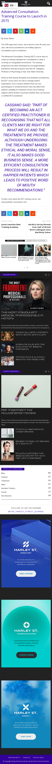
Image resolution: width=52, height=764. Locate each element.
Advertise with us (14, 757)
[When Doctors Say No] (9, 250)
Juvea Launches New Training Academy (11, 225)
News (3, 484)
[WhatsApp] (21, 31)
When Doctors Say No (8, 257)
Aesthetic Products (8, 488)
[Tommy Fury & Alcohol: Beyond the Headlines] (7, 360)
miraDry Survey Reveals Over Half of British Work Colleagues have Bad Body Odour (39, 228)
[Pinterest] (15, 31)
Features (4, 477)
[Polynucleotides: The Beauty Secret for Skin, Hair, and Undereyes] (7, 456)
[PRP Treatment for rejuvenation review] (26, 391)
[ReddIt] (32, 31)
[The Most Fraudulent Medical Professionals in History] (26, 294)
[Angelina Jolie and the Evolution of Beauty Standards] (7, 348)
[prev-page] (24, 267)
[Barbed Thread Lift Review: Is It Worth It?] (7, 449)
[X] (9, 31)
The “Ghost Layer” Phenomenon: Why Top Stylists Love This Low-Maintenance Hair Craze (43, 260)
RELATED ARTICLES (15, 240)
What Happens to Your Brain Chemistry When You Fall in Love (26, 258)
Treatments (5, 481)
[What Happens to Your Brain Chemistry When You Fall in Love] (26, 250)
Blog (3, 473)
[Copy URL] (38, 31)
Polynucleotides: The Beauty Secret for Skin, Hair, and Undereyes (30, 456)
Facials (4, 492)
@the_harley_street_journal (26, 511)
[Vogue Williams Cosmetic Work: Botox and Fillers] (7, 336)
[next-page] (27, 267)
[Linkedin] (27, 31)
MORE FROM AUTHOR (36, 240)
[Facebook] (3, 31)
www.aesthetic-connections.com (14, 202)
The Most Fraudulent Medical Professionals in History (22, 315)
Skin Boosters (6, 496)
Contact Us (26, 757)
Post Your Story (38, 757)
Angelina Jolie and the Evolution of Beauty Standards (30, 347)
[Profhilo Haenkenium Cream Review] (7, 433)
